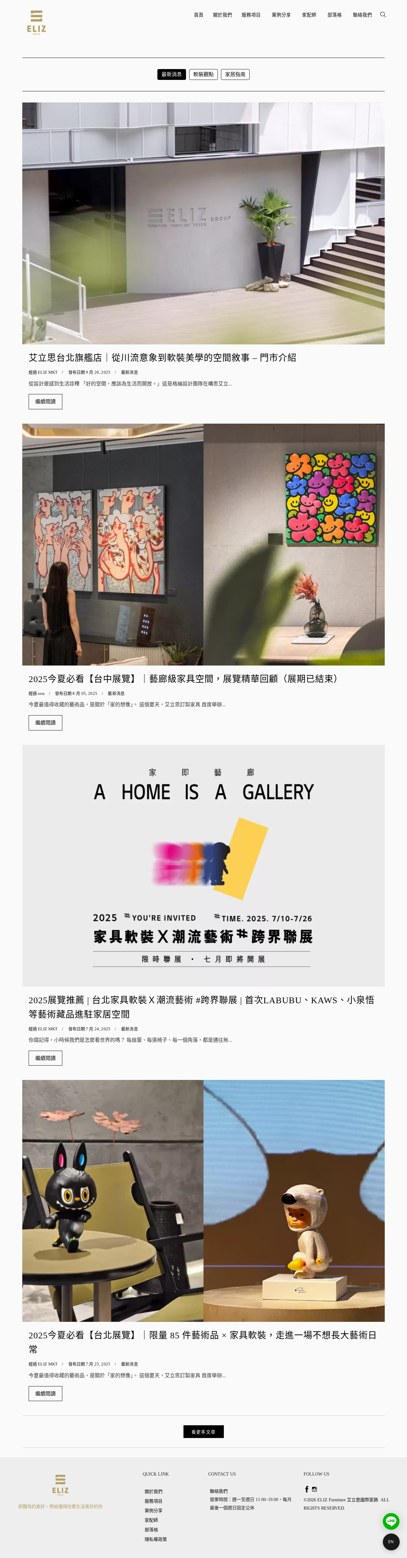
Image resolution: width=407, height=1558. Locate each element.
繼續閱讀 (45, 401)
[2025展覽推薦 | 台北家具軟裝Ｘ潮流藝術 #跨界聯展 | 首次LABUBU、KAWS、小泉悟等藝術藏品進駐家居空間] (203, 866)
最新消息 (172, 74)
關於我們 (222, 15)
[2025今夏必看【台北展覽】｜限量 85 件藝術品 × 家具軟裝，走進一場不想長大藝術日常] (203, 1201)
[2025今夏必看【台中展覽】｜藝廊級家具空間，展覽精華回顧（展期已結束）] (203, 545)
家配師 (310, 17)
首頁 (199, 15)
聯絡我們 (362, 15)
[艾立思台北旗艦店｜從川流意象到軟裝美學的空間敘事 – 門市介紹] (203, 223)
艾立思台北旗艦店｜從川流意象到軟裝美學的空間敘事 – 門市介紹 (163, 358)
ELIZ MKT (48, 372)
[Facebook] (307, 1489)
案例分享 (282, 17)
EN (391, 1542)
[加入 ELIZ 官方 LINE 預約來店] (391, 1521)
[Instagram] (314, 1489)
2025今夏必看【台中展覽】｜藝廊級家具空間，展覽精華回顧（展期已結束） (186, 679)
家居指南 (235, 74)
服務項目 (252, 17)
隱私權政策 (156, 1539)
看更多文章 (203, 1432)
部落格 (335, 17)
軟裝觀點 (203, 74)
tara (41, 693)
